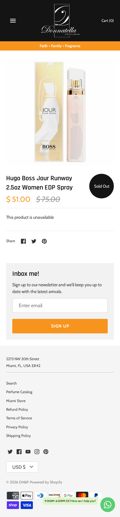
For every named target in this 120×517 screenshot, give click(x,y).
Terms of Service (19, 418)
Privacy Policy (17, 427)
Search (11, 383)
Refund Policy (17, 409)
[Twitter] (10, 452)
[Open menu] (13, 20)
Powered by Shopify (46, 482)
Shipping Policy (18, 436)
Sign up (60, 326)
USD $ (19, 467)
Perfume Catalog (19, 392)
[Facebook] (19, 452)
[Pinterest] (45, 452)
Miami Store (16, 401)
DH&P (23, 482)
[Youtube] (28, 452)
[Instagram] (36, 452)
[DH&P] (60, 20)
